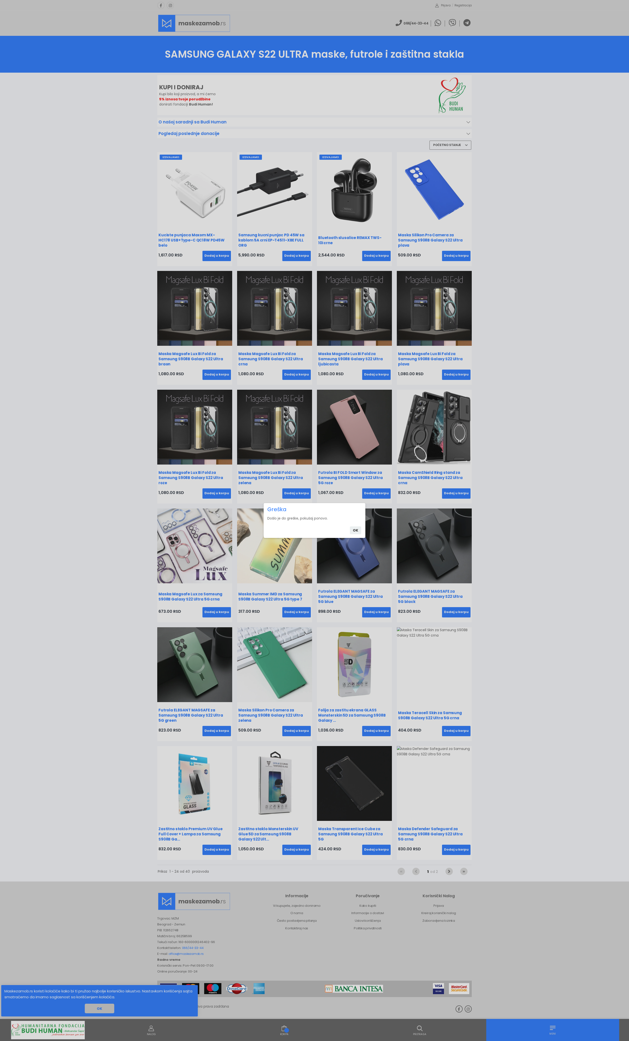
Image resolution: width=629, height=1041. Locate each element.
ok (355, 530)
